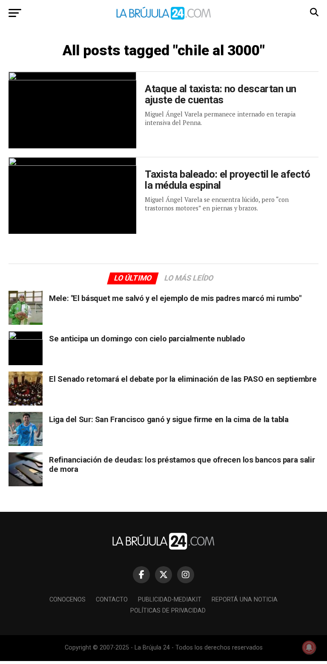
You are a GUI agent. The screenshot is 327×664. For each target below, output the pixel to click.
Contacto (112, 599)
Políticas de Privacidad (168, 610)
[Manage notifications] (309, 647)
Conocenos (67, 599)
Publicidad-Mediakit (169, 599)
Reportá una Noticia (245, 599)
